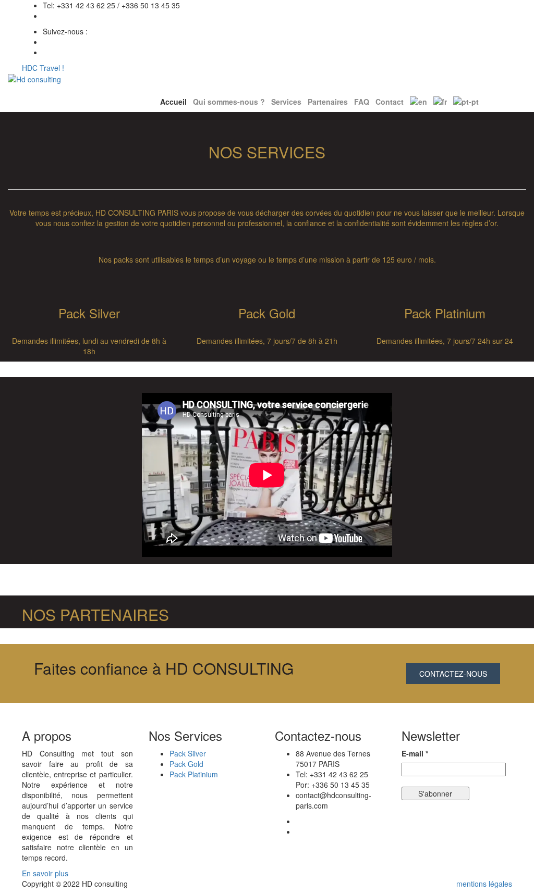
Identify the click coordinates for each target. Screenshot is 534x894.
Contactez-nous (453, 673)
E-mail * (415, 753)
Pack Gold (186, 764)
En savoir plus (46, 873)
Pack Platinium (193, 774)
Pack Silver (187, 753)
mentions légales (484, 883)
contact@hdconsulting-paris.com (97, 15)
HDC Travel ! (43, 68)
